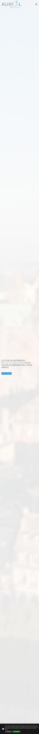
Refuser (9, 731)
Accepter (17, 731)
